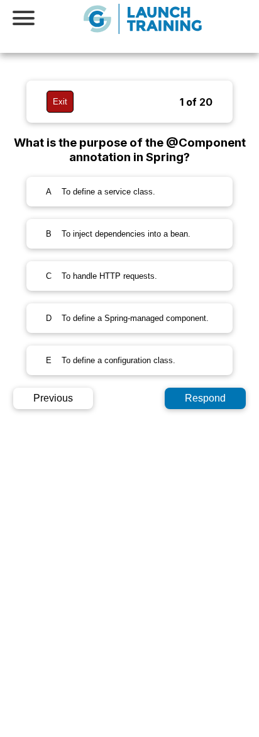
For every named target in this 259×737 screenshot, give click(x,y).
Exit (60, 101)
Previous (53, 398)
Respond (205, 398)
